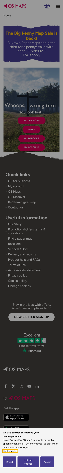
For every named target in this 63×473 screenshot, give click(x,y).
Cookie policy (10, 451)
